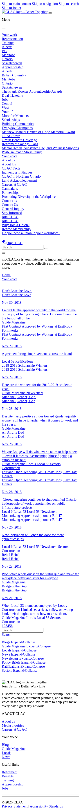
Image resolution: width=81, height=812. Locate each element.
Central (7, 103)
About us (8, 721)
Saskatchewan (12, 63)
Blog (5, 745)
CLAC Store (11, 136)
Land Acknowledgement (19, 180)
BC (4, 51)
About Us (9, 164)
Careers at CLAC (14, 184)
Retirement (9, 772)
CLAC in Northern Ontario (21, 176)
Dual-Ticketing (12, 95)
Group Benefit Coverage (19, 140)
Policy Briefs (11, 662)
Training (8, 43)
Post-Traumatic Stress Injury (22, 152)
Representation (12, 39)
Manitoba (8, 55)
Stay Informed (12, 213)
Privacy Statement (14, 806)
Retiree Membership (16, 229)
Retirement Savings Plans (20, 144)
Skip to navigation (45, 4)
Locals (6, 650)
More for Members (15, 116)
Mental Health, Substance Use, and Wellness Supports (40, 148)
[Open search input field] (3, 253)
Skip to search (69, 4)
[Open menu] (50, 13)
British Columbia (14, 75)
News (6, 654)
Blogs (6, 642)
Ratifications (11, 666)
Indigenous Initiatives (17, 172)
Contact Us (10, 205)
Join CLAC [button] (10, 217)
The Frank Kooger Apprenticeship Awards (32, 91)
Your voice (9, 156)
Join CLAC (10, 221)
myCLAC (15, 243)
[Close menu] (3, 28)
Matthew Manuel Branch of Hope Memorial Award (38, 132)
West (5, 107)
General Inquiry (13, 209)
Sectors (7, 670)
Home (6, 275)
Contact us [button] (9, 201)
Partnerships (10, 192)
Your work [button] (9, 35)
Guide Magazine (13, 646)
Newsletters (10, 658)
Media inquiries (13, 725)
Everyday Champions (17, 128)
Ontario (7, 59)
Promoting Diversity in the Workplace (29, 197)
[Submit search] (46, 248)
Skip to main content (16, 4)
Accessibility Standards (46, 806)
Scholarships (11, 120)
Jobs (5, 99)
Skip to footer (11, 8)
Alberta (7, 47)
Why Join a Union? (15, 225)
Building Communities (18, 124)
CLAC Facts (11, 168)
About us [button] (8, 160)
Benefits (8, 776)
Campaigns (10, 188)
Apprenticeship (12, 67)
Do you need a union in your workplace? (31, 233)
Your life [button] (8, 112)
